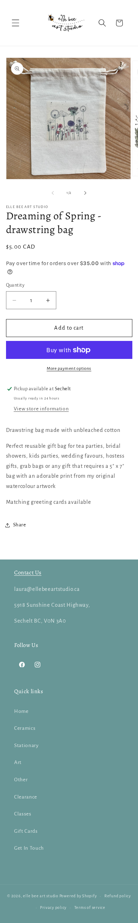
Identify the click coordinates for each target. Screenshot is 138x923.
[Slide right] (85, 193)
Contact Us (27, 572)
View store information (41, 408)
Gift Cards (26, 831)
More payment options (69, 368)
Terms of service (89, 907)
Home (21, 711)
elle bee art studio (40, 896)
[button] (15, 22)
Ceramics (24, 728)
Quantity (15, 285)
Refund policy (117, 896)
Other (21, 779)
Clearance (25, 797)
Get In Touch (29, 848)
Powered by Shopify (78, 896)
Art (18, 762)
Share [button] (19, 524)
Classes (22, 814)
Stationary (26, 745)
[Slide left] (53, 193)
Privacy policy (53, 907)
